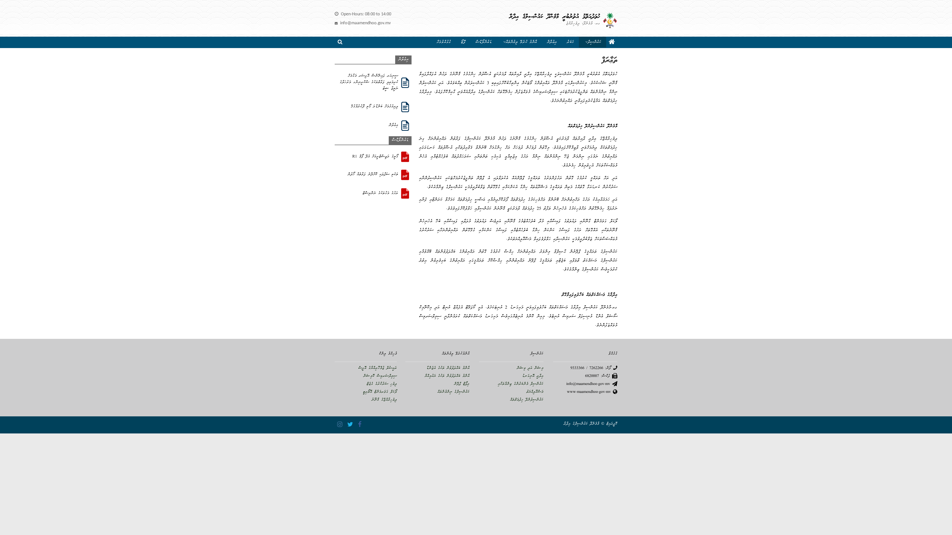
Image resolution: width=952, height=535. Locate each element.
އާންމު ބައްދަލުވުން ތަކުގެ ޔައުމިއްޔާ (447, 376)
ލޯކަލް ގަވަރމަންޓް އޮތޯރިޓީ (380, 392)
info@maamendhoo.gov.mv (365, 23)
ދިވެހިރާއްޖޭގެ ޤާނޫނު (384, 400)
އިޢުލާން (552, 42)
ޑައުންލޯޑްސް (484, 42)
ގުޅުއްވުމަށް (444, 42)
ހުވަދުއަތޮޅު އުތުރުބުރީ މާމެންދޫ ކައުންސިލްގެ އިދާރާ (554, 17)
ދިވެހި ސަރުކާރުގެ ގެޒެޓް (381, 384)
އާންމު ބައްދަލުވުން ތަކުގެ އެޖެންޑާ (448, 368)
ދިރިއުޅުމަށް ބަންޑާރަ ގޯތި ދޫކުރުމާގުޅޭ (374, 107)
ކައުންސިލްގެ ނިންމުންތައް (453, 392)
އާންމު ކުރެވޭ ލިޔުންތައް (521, 42)
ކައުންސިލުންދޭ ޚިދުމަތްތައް (526, 400)
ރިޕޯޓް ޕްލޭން (462, 384)
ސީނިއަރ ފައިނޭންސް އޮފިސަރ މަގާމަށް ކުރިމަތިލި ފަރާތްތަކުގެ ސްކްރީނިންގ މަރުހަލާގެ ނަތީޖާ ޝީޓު (369, 82)
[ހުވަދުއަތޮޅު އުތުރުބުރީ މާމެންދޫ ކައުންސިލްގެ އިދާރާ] (611, 42)
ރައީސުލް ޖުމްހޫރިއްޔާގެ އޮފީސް (377, 368)
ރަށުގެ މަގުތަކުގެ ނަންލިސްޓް (380, 193)
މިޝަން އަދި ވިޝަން (530, 368)
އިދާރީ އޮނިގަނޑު (532, 376)
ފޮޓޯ (463, 42)
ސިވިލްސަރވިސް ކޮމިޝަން (380, 376)
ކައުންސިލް (594, 42)
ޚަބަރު (570, 42)
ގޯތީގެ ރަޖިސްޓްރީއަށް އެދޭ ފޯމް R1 (375, 157)
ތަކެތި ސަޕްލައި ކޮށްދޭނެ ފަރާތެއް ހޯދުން (373, 175)
